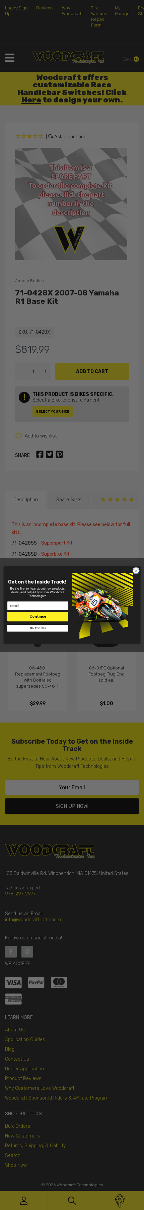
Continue (37, 616)
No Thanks (38, 628)
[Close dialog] (136, 571)
